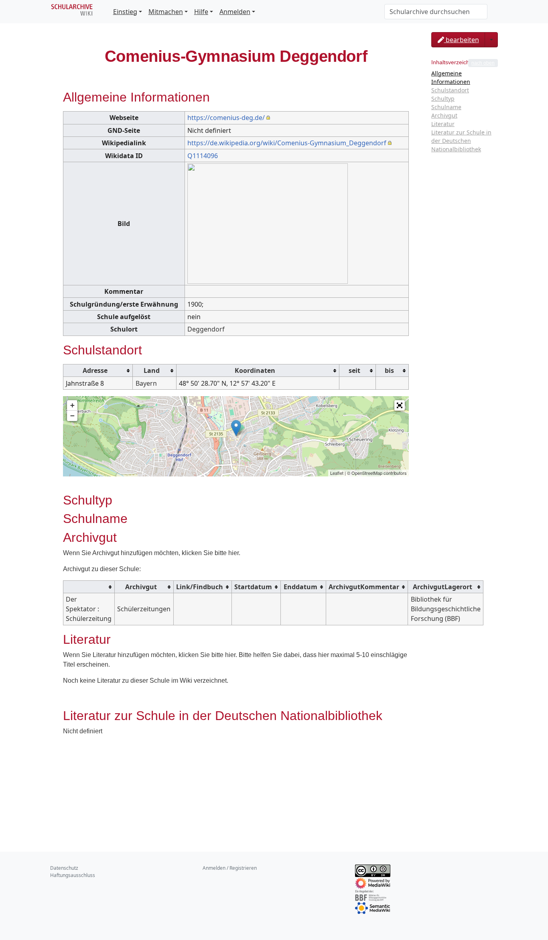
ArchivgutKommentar (364, 586)
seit (354, 370)
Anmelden (234, 11)
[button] (399, 405)
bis (389, 370)
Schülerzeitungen (143, 608)
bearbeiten (461, 39)
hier (233, 552)
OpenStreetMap (366, 473)
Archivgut (141, 586)
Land (152, 370)
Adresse (95, 370)
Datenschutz (64, 868)
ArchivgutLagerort (442, 586)
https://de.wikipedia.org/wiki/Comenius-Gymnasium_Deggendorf (286, 142)
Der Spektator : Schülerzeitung (89, 609)
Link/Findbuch (199, 586)
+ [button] (72, 405)
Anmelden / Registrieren (230, 868)
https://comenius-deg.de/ (226, 117)
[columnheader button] (98, 370)
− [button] (72, 415)
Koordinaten (255, 370)
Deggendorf (206, 329)
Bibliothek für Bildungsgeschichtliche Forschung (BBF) (446, 609)
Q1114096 (202, 155)
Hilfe (201, 11)
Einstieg (125, 11)
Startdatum (253, 586)
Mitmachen (165, 11)
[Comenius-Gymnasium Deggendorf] (236, 428)
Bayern (146, 383)
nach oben (483, 63)
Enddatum (300, 586)
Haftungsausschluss (72, 875)
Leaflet (336, 473)
